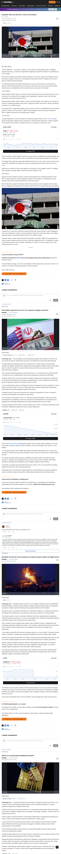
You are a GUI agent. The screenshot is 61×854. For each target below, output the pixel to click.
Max (20, 139)
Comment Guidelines (6, 304)
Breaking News (5, 5)
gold (56, 802)
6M (12, 139)
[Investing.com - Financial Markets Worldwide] (9, 2)
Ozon (31, 604)
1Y (14, 139)
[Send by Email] (15, 280)
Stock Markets (30, 5)
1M (9, 139)
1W (6, 139)
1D (4, 139)
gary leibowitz (8, 535)
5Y (16, 139)
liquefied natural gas (12, 443)
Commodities (21, 5)
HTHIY (48, 119)
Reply (5, 531)
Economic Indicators (41, 5)
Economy (50, 5)
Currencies (14, 5)
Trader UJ (7, 526)
